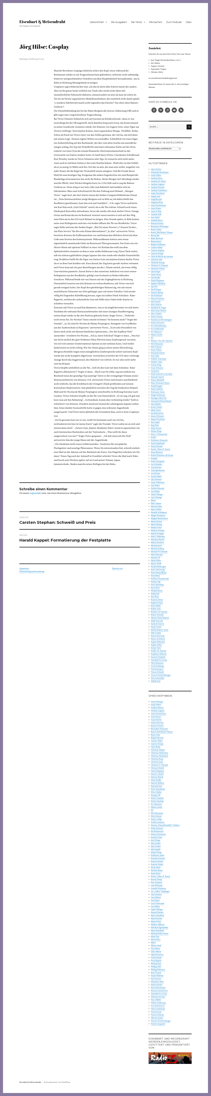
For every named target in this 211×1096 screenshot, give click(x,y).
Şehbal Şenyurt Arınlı (159, 630)
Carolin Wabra (156, 247)
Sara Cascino (156, 979)
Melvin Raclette (157, 542)
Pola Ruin (155, 597)
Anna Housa (156, 208)
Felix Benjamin (157, 344)
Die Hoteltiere (156, 296)
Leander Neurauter (158, 888)
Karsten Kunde (157, 861)
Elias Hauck (155, 302)
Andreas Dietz (156, 178)
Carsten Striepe (157, 253)
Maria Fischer (156, 521)
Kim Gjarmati (156, 882)
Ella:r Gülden (156, 314)
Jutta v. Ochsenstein (159, 434)
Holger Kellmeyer (158, 395)
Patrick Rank (156, 957)
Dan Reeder (155, 277)
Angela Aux (155, 196)
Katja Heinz (156, 873)
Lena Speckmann (158, 470)
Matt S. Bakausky (158, 536)
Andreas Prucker (157, 187)
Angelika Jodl (156, 199)
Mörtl (153, 942)
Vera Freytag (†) (157, 669)
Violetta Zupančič (158, 1024)
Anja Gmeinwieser (158, 205)
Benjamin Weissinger (160, 226)
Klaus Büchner (157, 452)
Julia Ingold (155, 849)
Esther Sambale (157, 798)
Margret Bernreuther (159, 518)
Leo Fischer (155, 473)
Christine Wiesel (158, 268)
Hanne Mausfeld (157, 380)
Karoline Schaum (158, 858)
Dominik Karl (156, 786)
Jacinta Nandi (156, 407)
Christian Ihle (156, 259)
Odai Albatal (156, 951)
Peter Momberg (157, 585)
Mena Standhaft (157, 930)
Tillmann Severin (158, 997)
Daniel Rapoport (157, 280)
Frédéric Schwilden (158, 359)
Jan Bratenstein (157, 413)
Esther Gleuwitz (157, 323)
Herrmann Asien (158, 392)
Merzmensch (156, 545)
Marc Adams (156, 503)
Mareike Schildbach (159, 512)
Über (189, 22)
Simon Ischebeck (158, 639)
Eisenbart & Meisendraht (42, 21)
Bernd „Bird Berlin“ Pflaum (162, 232)
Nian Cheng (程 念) (158, 573)
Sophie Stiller (156, 645)
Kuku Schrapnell (157, 461)
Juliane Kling (156, 431)
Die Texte (136, 22)
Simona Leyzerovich (159, 991)
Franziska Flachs (158, 353)
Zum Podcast (174, 22)
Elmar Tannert (157, 317)
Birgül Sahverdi (157, 738)
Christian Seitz (157, 762)
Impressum (24, 568)
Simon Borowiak (157, 636)
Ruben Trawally (157, 615)
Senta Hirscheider (158, 988)
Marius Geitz (156, 527)
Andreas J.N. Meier (158, 181)
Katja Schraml (156, 446)
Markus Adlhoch (157, 924)
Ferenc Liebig (156, 819)
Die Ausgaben (119, 22)
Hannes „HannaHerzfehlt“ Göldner (165, 825)
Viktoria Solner (157, 1018)
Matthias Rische (157, 539)
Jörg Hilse (155, 425)
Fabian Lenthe (156, 335)
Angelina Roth (157, 202)
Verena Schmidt (157, 672)
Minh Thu (155, 936)
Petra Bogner (156, 961)
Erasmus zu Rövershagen (161, 320)
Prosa (41, 59)
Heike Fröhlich (157, 389)
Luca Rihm (155, 491)
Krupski (154, 458)
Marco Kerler (156, 509)
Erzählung (33, 59)
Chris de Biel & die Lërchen (162, 256)
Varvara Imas (156, 1012)
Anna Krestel (156, 720)
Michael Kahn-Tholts (159, 933)
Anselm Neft (156, 214)
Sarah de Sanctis (157, 624)
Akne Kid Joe (156, 169)
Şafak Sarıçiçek (157, 621)
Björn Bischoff (157, 238)
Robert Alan (156, 609)
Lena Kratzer (156, 467)
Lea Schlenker (156, 464)
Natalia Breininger (158, 566)
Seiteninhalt (97, 22)
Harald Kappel (156, 386)
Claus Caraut (156, 274)
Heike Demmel (157, 828)
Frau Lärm (155, 356)
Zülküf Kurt (155, 681)
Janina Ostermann (158, 834)
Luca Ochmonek (157, 903)
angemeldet (35, 493)
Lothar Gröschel (157, 488)
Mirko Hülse (156, 560)
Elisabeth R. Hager (158, 308)
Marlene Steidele (157, 530)
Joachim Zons (156, 837)
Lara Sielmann (157, 885)
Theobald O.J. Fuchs (159, 660)
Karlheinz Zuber (157, 855)
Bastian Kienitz (157, 223)
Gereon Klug (156, 365)
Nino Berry (155, 576)
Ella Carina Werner (158, 311)
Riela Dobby (156, 606)
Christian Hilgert (158, 750)
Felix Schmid (156, 347)
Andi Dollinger (157, 702)
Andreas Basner (157, 708)
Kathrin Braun (157, 870)
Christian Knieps (158, 262)
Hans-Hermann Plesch (160, 383)
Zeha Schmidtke (157, 678)
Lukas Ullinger (157, 494)
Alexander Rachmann (160, 172)
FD (152, 338)
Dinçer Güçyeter (157, 299)
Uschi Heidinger (157, 666)
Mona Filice (155, 939)
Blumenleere (156, 241)
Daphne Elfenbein (158, 283)
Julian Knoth (156, 428)
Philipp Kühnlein (158, 970)
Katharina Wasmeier (159, 440)
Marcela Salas (156, 506)
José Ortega (155, 840)
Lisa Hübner (156, 897)
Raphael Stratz (157, 603)
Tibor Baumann (157, 663)
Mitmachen (155, 22)
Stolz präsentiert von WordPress (57, 1082)
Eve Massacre (156, 332)
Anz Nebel (155, 217)
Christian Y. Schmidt (159, 265)
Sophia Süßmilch (158, 642)
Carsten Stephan (157, 250)
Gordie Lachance (157, 822)
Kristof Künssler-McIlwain (162, 455)
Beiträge (23, 59)
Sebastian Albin (157, 982)
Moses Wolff (156, 563)
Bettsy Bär (155, 235)
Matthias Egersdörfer (159, 927)
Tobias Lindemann (158, 1003)
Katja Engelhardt (158, 443)
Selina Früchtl (156, 985)
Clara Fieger (155, 271)
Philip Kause (156, 964)
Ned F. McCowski (158, 570)
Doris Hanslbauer (158, 789)
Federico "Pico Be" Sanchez (162, 341)
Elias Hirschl (156, 305)
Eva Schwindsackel (158, 326)
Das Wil (154, 286)
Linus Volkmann (157, 482)
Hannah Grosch (157, 377)
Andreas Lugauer (157, 184)
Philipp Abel (156, 967)
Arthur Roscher (157, 723)
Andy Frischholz (158, 193)
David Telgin (156, 289)
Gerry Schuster (157, 368)
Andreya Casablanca (159, 190)
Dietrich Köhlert (157, 783)
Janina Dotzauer (157, 416)
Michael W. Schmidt (159, 551)
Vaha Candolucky (158, 1009)
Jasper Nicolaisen (158, 419)
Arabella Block (157, 220)
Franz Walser (156, 350)
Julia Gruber (156, 843)
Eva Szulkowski (157, 329)
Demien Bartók (157, 292)
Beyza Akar (155, 735)
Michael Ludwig (157, 548)
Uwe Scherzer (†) (157, 1006)
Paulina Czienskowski (160, 579)
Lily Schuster (156, 479)
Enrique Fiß (155, 795)
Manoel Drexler (157, 912)
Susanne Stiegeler (158, 657)
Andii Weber (156, 175)
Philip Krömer (157, 591)
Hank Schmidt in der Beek (161, 374)
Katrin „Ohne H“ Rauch (160, 449)
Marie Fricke (156, 921)
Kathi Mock (155, 867)
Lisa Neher (155, 485)
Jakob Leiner (156, 410)
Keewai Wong (156, 879)
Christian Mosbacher (159, 753)
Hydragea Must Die (159, 398)
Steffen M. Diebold (158, 651)
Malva (153, 500)
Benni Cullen (156, 229)
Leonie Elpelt (156, 476)
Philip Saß (155, 594)
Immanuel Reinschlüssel (161, 401)
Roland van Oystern (159, 612)
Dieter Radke (156, 780)
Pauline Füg (155, 582)
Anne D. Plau (156, 211)
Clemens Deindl (157, 768)
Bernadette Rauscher (159, 729)
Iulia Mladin (156, 404)
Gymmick (155, 371)
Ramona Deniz (157, 600)
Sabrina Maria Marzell (160, 618)
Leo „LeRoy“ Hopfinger (160, 891)
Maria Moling (156, 524)
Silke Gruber (156, 633)
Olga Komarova (157, 954)
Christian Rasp (157, 759)
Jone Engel (155, 422)
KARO (153, 437)
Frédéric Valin (156, 362)
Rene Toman (156, 973)
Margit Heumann (158, 515)
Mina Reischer (157, 554)
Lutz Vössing (156, 497)
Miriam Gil (155, 557)
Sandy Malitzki (157, 976)
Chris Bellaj (155, 747)
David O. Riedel (157, 774)
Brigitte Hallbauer (158, 244)
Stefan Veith (156, 648)
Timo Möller (156, 1000)
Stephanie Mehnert (159, 654)
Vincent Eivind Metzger (161, 675)
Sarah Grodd (156, 627)
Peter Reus (155, 588)
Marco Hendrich (157, 915)
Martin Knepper (157, 533)
